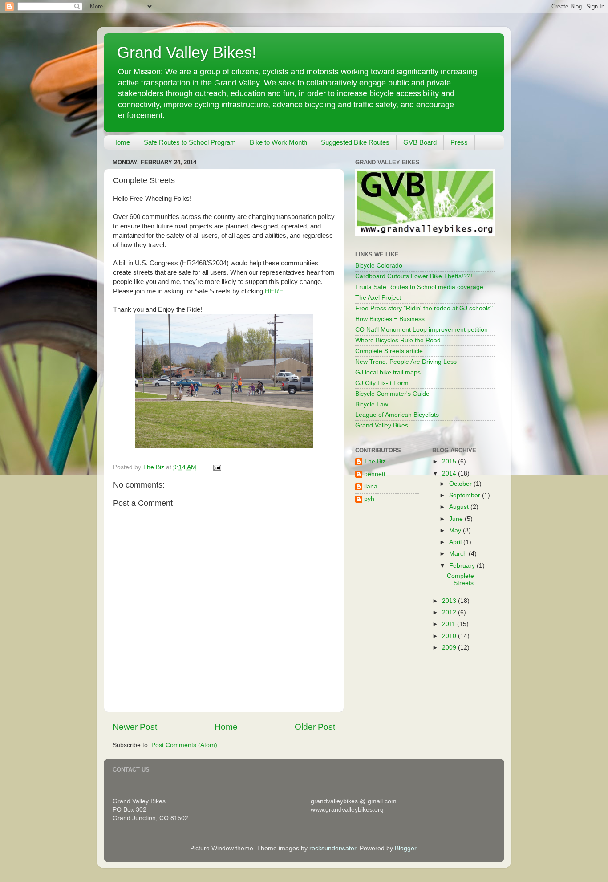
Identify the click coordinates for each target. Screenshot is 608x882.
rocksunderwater (332, 848)
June (457, 519)
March (459, 553)
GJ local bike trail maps (388, 372)
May (456, 530)
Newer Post (135, 727)
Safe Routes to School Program (190, 142)
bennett (374, 474)
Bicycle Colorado (378, 265)
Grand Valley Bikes (381, 425)
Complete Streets (460, 579)
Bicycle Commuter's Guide (392, 393)
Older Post (315, 727)
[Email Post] (216, 467)
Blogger (405, 848)
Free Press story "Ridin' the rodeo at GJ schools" (424, 308)
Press (459, 142)
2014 (450, 473)
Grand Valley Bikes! (186, 52)
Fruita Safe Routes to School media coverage (419, 287)
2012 (450, 612)
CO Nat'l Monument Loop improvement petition (421, 329)
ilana (370, 486)
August (459, 507)
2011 (449, 624)
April (456, 542)
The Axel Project (378, 297)
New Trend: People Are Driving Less (406, 361)
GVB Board (420, 142)
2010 (450, 636)
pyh (369, 499)
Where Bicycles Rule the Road (398, 340)
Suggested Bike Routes (355, 142)
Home (121, 142)
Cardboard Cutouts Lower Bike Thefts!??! (413, 276)
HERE (274, 291)
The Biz (374, 461)
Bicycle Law (371, 404)
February (463, 565)
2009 (450, 647)
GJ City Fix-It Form (382, 383)
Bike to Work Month (278, 142)
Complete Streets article (389, 351)
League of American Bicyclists (397, 414)
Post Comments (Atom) (184, 745)
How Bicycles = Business (390, 319)
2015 (450, 461)
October (461, 483)
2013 (450, 600)
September (465, 495)
